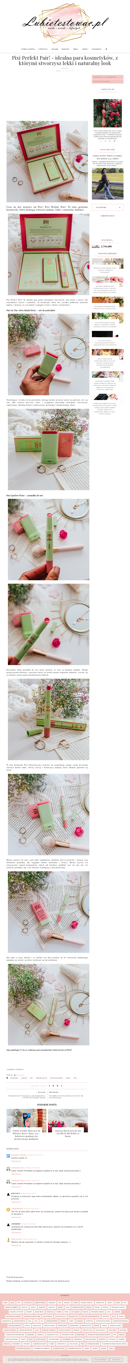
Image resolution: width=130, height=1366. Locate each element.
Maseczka (52, 1307)
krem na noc (74, 1325)
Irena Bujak (16, 1239)
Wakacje (85, 1312)
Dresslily (67, 1302)
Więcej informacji (100, 1359)
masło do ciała (88, 1330)
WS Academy (76, 1312)
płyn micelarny (54, 1339)
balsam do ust (73, 1316)
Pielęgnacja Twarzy (118, 1307)
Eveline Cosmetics (87, 1302)
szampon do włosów (39, 1344)
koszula (27, 1325)
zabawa (86, 1348)
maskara (77, 1330)
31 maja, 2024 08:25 (28, 1224)
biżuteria (106, 1316)
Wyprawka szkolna (97, 1312)
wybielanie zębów (93, 1344)
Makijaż (24, 1078)
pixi (31, 1078)
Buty (19, 1302)
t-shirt (51, 1344)
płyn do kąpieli (41, 1339)
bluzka (121, 1316)
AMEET (5, 1302)
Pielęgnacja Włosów (16, 1312)
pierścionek (81, 1334)
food (36, 1321)
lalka (37, 1330)
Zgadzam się (116, 1359)
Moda (75, 49)
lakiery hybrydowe (25, 1330)
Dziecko (65, 49)
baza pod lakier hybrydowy (90, 1316)
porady (23, 1339)
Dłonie (75, 1302)
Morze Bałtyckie (77, 1307)
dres (29, 1321)
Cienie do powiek (40, 1302)
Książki (55, 49)
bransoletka (6, 1321)
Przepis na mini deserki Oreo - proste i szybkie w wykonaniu (104, 270)
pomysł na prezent (11, 1339)
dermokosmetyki (19, 1321)
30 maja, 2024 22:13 (31, 1208)
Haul (125, 1302)
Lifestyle (43, 49)
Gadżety (110, 1302)
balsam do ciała (60, 1316)
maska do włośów (65, 1330)
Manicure (42, 1307)
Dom (59, 1302)
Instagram (65, 1355)
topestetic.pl (61, 1344)
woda (82, 1344)
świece (111, 1348)
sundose (6, 1344)
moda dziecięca (101, 1330)
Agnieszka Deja (17, 1168)
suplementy (16, 1344)
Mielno (60, 1307)
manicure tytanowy (49, 1330)
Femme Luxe (100, 1302)
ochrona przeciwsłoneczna (15, 1334)
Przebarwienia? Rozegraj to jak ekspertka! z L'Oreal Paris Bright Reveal (27, 1097)
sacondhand (66, 1339)
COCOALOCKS (28, 1302)
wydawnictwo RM (59, 1348)
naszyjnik (123, 1330)
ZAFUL (109, 1312)
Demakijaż (52, 1302)
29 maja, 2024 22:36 (35, 1155)
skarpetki (102, 1339)
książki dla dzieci (115, 1325)
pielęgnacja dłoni (68, 1334)
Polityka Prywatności (102, 81)
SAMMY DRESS (39, 1312)
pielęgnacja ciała (53, 1334)
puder (31, 1339)
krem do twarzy (49, 1325)
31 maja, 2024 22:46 (29, 1239)
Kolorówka (14, 1078)
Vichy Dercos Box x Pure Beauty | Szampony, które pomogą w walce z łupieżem (104, 325)
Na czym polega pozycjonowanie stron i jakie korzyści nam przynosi (105, 343)
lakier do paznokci (10, 1330)
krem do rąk (37, 1325)
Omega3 (89, 1307)
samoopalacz (78, 1339)
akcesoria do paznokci (13, 1316)
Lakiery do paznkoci (11, 1307)
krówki (96, 1325)
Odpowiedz (16, 1161)
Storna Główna (28, 49)
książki (104, 1325)
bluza (114, 1316)
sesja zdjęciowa (91, 1339)
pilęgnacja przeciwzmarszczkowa (99, 1334)
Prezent (29, 1312)
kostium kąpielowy (15, 1325)
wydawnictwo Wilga (74, 1348)
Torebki (58, 1312)
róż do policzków (56, 1078)
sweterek (26, 1344)
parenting (30, 1334)
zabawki (95, 1348)
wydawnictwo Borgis (23, 1348)
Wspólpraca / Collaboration (104, 77)
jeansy (71, 1321)
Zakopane (117, 1312)
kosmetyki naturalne (120, 1321)
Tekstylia (50, 1312)
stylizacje (112, 1339)
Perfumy (106, 1307)
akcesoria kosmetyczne (32, 1316)
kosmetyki (89, 1321)
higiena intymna (51, 1321)
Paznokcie (96, 49)
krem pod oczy (86, 1325)
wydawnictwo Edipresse (42, 1348)
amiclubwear (47, 1316)
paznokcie (40, 1334)
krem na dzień (62, 1325)
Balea (12, 1302)
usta (75, 1078)
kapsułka (80, 1321)
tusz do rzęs (73, 1344)
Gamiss (118, 1302)
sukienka (122, 1339)
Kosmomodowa (17, 1208)
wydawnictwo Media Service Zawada (114, 1344)
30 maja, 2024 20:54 (28, 1193)
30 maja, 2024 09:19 (32, 1168)
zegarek (103, 1348)
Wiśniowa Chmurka (19, 1155)
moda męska (113, 1330)
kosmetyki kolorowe (103, 1321)
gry (42, 1321)
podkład (121, 1334)
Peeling (97, 1307)
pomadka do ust (41, 1078)
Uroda (85, 49)
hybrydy (63, 1321)
